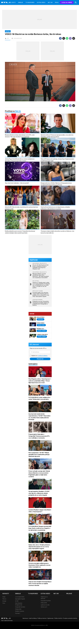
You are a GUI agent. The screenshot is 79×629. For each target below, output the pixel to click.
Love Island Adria (19, 597)
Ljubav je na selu (45, 605)
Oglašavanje (50, 618)
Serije (3, 597)
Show (32, 314)
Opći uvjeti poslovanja (6, 620)
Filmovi (4, 599)
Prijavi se (40, 359)
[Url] (73, 38)
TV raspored (29, 2)
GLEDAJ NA (65, 2)
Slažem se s (39, 355)
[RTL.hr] (6, 2)
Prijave (57, 2)
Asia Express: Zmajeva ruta (18, 604)
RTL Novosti (34, 344)
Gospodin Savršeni (20, 607)
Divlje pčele (18, 609)
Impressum (25, 618)
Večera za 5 (44, 607)
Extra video (41, 2)
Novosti (13, 2)
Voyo (3, 603)
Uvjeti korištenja (33, 618)
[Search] (76, 2)
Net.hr (18, 111)
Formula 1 (17, 613)
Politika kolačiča (58, 618)
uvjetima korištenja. (43, 355)
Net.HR (50, 2)
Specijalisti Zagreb (20, 599)
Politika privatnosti (42, 618)
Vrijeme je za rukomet (44, 597)
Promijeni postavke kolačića (70, 618)
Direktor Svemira (19, 611)
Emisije (20, 2)
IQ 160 (16, 601)
